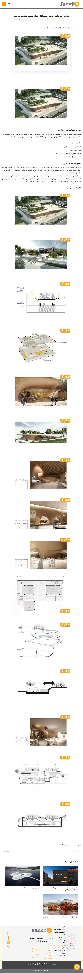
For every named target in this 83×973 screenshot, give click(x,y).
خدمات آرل (35, 957)
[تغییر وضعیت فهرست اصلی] (4, 4)
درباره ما (48, 948)
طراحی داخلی (35, 949)
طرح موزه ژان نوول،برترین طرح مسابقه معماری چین (60, 917)
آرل (71, 20)
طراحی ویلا (35, 952)
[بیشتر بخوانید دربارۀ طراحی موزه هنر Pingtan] (22, 875)
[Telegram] (8, 942)
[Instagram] (8, 933)
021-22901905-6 (59, 945)
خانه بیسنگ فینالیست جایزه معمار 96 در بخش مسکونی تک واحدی (62, 889)
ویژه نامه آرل (48, 955)
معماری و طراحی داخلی (65, 20)
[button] (9, 4)
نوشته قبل (77, 851)
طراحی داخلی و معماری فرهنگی (53, 20)
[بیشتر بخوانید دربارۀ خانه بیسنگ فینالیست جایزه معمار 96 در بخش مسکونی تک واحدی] (60, 875)
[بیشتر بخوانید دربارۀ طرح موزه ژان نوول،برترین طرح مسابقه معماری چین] (60, 904)
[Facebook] (8, 938)
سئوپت (28, 964)
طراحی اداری (35, 954)
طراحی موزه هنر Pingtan (32, 888)
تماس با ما (48, 950)
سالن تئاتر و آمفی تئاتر (41, 20)
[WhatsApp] (8, 947)
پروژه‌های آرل (48, 958)
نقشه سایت (48, 953)
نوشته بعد (6, 851)
